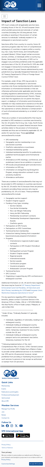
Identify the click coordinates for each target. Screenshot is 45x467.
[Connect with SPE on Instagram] (11, 426)
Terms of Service (7, 448)
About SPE (5, 401)
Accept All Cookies (36, 464)
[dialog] (22, 458)
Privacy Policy (6, 445)
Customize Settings (8, 464)
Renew (4, 415)
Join (3, 412)
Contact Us (5, 418)
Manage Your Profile (8, 409)
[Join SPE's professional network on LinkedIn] (3, 426)
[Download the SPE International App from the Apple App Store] (9, 435)
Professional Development (10, 395)
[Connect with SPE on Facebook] (7, 426)
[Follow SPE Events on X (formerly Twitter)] (16, 426)
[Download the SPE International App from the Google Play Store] (23, 435)
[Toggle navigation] (39, 5)
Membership (6, 386)
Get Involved (6, 398)
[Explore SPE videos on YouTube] (21, 426)
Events (4, 389)
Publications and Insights (10, 392)
